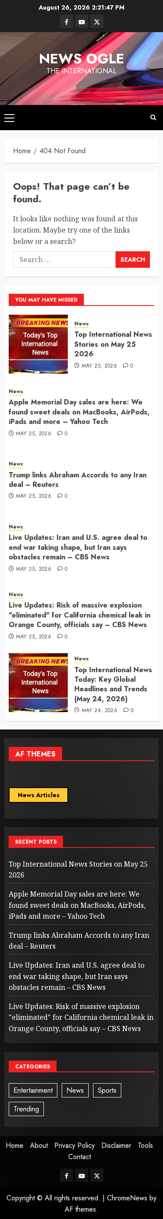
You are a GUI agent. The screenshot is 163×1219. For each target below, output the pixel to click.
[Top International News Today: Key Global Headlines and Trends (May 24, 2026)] (38, 682)
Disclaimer (116, 1145)
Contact (79, 1157)
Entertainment (33, 1090)
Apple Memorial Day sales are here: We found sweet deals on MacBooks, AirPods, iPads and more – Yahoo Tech (79, 412)
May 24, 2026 (99, 710)
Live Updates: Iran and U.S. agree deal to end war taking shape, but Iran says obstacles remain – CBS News (78, 547)
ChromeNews (127, 1198)
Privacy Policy (74, 1145)
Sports (107, 1090)
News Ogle (81, 59)
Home (14, 1145)
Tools (145, 1145)
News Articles (39, 795)
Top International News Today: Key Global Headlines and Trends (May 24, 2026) (113, 684)
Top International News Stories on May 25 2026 (113, 344)
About (39, 1145)
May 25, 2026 (99, 366)
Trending (26, 1109)
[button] (9, 118)
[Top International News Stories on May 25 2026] (38, 344)
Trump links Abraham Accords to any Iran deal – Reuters (77, 480)
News (81, 324)
